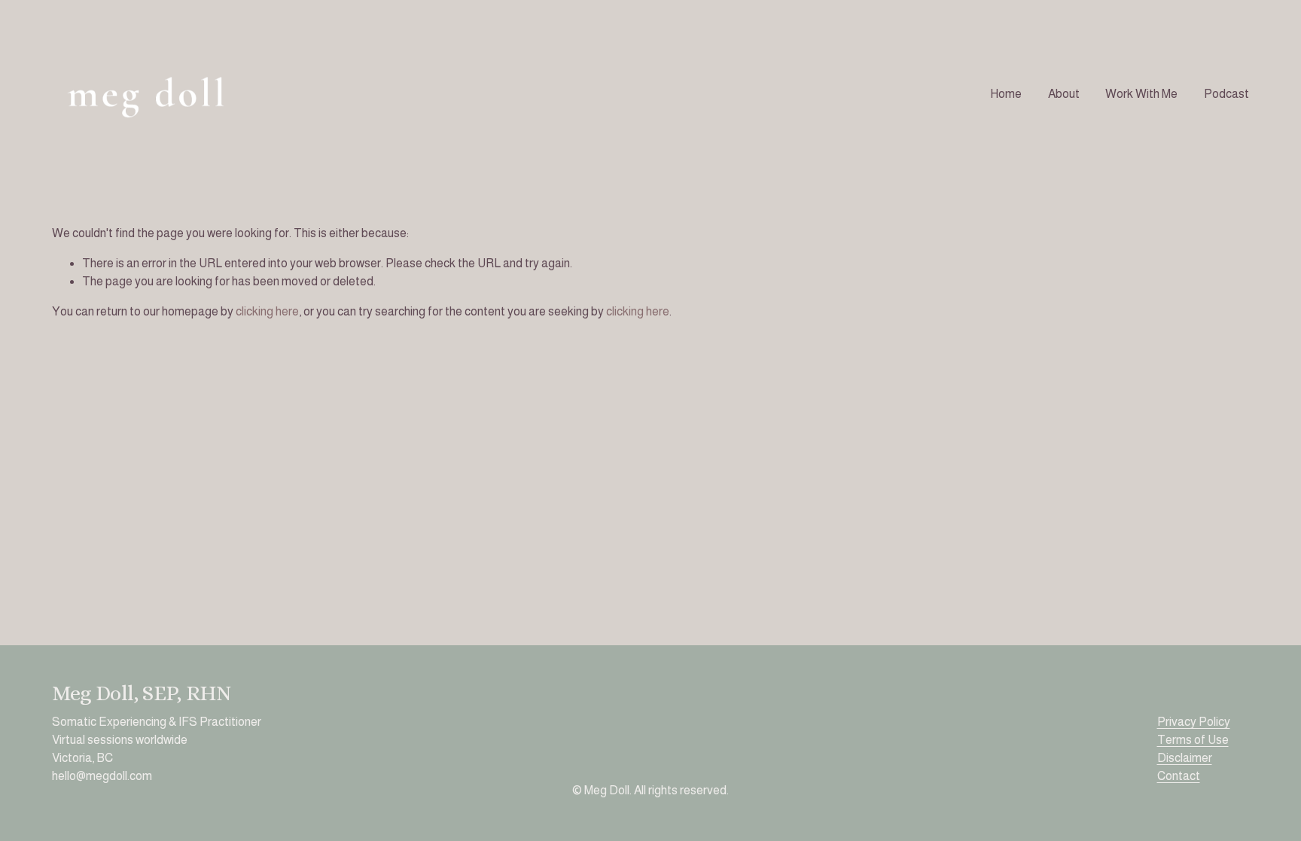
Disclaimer (1184, 757)
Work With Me (1141, 93)
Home (1006, 93)
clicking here (267, 311)
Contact (1178, 775)
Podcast (1226, 93)
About (1064, 93)
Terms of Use (1193, 739)
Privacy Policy (1193, 721)
